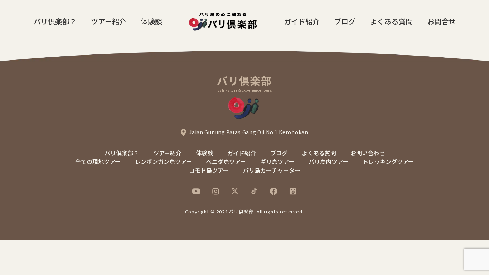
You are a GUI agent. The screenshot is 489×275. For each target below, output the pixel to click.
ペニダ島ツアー (226, 161)
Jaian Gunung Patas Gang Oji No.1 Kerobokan (248, 132)
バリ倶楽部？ (55, 21)
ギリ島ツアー (277, 161)
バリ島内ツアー (328, 161)
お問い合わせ (367, 153)
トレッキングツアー (388, 161)
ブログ (344, 21)
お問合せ (441, 21)
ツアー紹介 (108, 21)
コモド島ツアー (209, 170)
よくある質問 (391, 21)
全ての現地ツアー (98, 161)
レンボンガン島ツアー (163, 161)
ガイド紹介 (302, 21)
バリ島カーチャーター (271, 170)
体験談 (151, 21)
